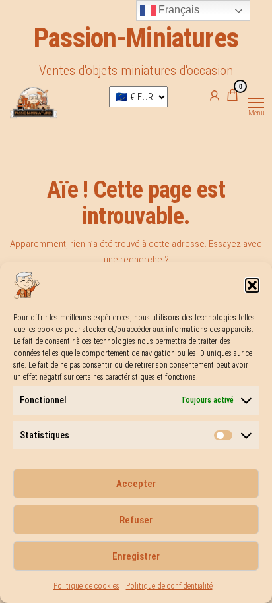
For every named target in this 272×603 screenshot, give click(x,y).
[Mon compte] (214, 95)
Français (177, 9)
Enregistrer (136, 556)
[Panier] (232, 97)
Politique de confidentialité (169, 585)
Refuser (136, 520)
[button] (252, 285)
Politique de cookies (86, 585)
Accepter (136, 484)
